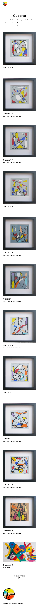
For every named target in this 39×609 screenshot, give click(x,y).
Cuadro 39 (8, 67)
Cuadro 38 (8, 113)
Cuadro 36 (8, 206)
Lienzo (7, 23)
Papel (19, 23)
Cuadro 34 (8, 299)
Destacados (29, 20)
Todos (6, 20)
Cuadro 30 (8, 484)
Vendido (19, 26)
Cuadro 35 (8, 252)
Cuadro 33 (8, 345)
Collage (20, 20)
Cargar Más (19, 576)
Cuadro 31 (7, 438)
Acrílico (12, 20)
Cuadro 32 (8, 392)
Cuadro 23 (8, 565)
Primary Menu (35, 3)
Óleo (13, 23)
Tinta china (28, 23)
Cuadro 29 (8, 531)
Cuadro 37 (8, 160)
